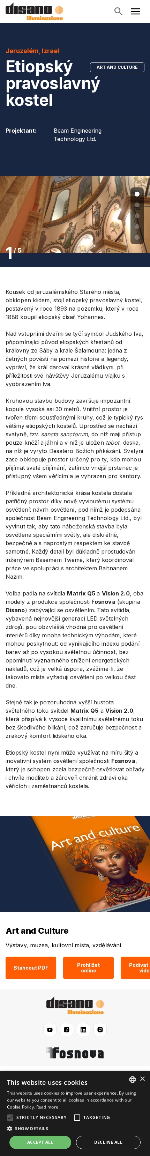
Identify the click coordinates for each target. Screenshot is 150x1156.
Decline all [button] (108, 1142)
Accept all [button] (40, 1142)
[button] (75, 1129)
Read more (47, 1107)
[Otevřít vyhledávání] (118, 11)
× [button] (142, 1079)
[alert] (75, 1113)
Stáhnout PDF (31, 968)
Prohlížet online (88, 967)
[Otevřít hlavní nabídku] (135, 11)
